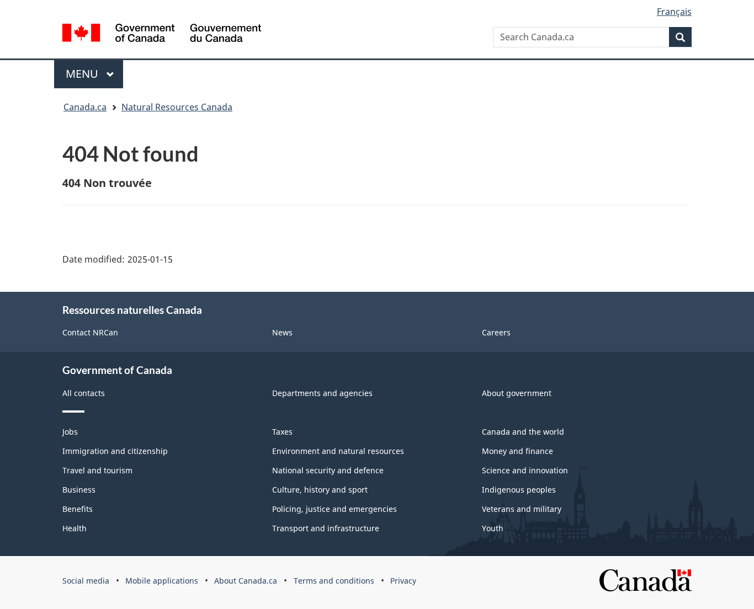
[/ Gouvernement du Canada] (161, 33)
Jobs (70, 431)
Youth (492, 528)
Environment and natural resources (338, 451)
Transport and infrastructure (325, 528)
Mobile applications (161, 580)
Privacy (403, 580)
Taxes (282, 431)
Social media (85, 580)
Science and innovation (525, 470)
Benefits (77, 509)
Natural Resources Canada (176, 107)
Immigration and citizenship (115, 451)
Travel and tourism (97, 470)
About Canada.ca (245, 580)
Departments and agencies (322, 393)
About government (516, 393)
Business (78, 489)
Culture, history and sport (320, 489)
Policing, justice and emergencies (334, 509)
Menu (83, 73)
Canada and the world (523, 431)
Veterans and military (521, 509)
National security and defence (328, 470)
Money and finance (517, 451)
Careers (496, 332)
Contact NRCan (90, 332)
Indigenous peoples (519, 489)
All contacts (83, 393)
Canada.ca (85, 107)
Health (74, 528)
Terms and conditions (334, 580)
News (282, 332)
